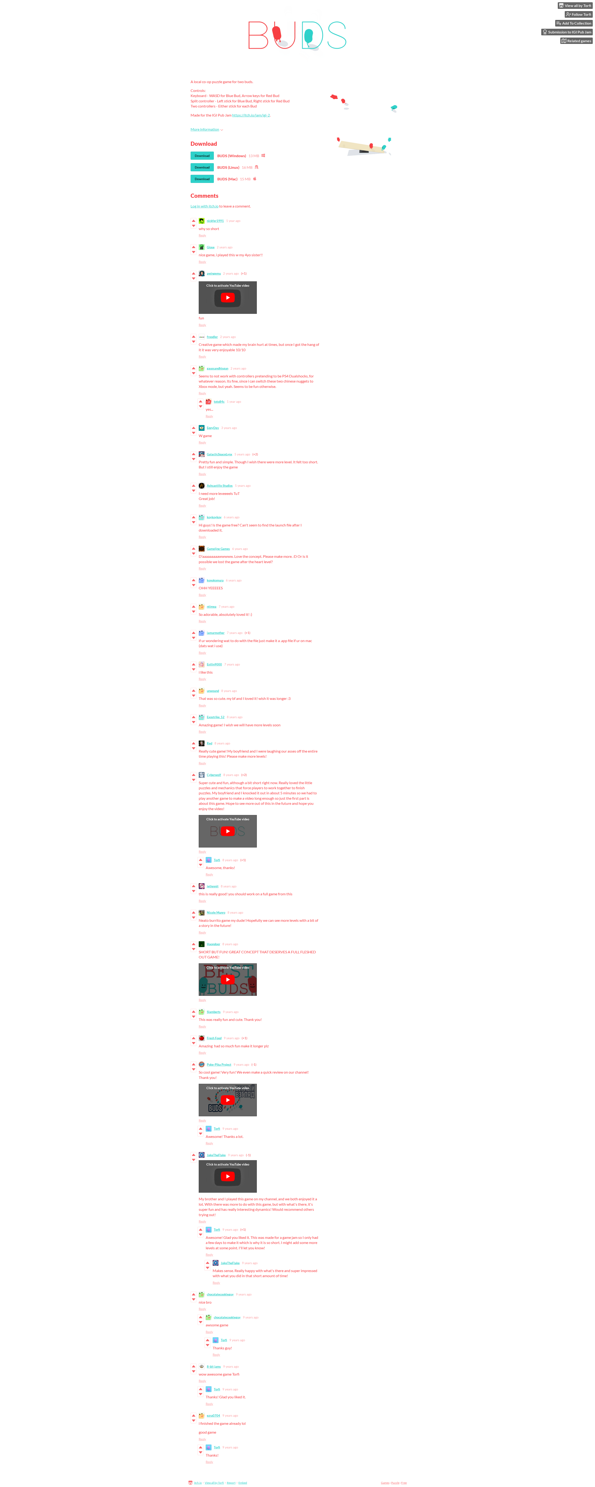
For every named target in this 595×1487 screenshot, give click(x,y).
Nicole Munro (216, 912)
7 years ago (226, 606)
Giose (211, 247)
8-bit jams (214, 1366)
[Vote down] (193, 225)
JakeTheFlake (216, 1155)
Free (404, 1482)
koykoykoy (214, 517)
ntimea (211, 606)
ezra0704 (213, 1415)
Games (385, 1482)
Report (231, 1482)
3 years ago (229, 428)
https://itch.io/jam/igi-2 (251, 115)
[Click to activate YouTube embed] (228, 297)
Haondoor (213, 944)
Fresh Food (214, 1038)
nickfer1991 (215, 221)
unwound (213, 691)
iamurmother (216, 633)
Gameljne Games (218, 549)
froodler (212, 337)
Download (202, 156)
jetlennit (212, 886)
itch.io (198, 1482)
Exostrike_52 (216, 717)
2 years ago (224, 247)
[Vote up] (193, 220)
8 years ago (229, 691)
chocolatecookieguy (220, 1294)
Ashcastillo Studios (220, 485)
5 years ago (242, 454)
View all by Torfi (214, 1482)
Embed (242, 1482)
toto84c (219, 401)
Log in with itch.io (204, 206)
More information (205, 129)
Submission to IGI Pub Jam (569, 32)
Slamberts (214, 1012)
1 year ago (233, 221)
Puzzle (395, 1482)
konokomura (215, 580)
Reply (202, 235)
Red (209, 743)
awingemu (214, 273)
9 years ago (230, 1012)
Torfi (217, 860)
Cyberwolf (214, 775)
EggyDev (213, 428)
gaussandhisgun (217, 368)
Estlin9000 (214, 664)
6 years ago (231, 517)
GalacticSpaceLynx (219, 454)
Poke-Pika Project (219, 1064)
